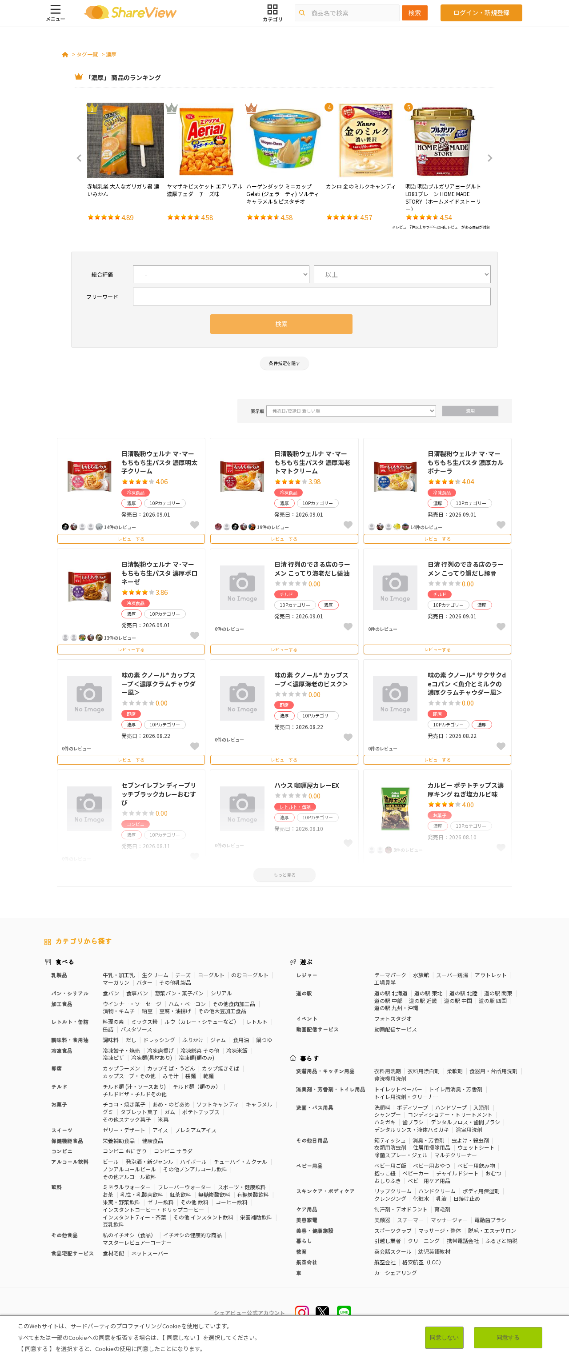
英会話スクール (393, 1251)
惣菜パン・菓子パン (179, 993)
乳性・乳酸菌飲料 (141, 1194)
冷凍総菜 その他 (199, 1050)
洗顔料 (382, 1107)
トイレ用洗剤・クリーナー (406, 1096)
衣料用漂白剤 (424, 1070)
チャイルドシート (457, 1173)
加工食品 (61, 1003)
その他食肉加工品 (233, 1003)
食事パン (137, 993)
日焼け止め (466, 1198)
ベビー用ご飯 (390, 1165)
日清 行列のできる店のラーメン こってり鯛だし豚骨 (466, 568)
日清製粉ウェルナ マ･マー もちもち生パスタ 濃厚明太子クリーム (159, 462)
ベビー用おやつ (431, 1165)
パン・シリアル (69, 993)
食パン (111, 993)
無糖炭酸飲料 (214, 1194)
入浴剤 (481, 1107)
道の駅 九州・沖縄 (396, 1007)
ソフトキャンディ (217, 1104)
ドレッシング (159, 1039)
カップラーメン (121, 1068)
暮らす (310, 1058)
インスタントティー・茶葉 (134, 1217)
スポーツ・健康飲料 (242, 1187)
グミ (108, 1111)
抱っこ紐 (385, 1173)
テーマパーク (390, 974)
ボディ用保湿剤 (481, 1191)
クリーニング (424, 1240)
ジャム (218, 1039)
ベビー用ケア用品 (429, 1180)
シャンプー (387, 1114)
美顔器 (382, 1219)
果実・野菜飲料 (121, 1202)
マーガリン (116, 982)
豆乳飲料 (113, 1224)
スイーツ (61, 1130)
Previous (82, 158)
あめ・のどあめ (171, 1104)
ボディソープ (412, 1107)
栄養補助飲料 (256, 1217)
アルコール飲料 (69, 1161)
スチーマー (410, 1219)
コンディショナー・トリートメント (450, 1114)
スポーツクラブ (393, 1230)
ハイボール (193, 1161)
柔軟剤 (455, 1070)
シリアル (221, 993)
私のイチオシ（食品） (129, 1235)
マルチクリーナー (455, 1155)
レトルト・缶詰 (295, 806)
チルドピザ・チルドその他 (135, 1094)
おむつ (493, 1173)
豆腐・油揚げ (175, 1010)
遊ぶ (306, 961)
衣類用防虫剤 (390, 1147)
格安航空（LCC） (423, 1262)
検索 (415, 12)
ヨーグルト (211, 974)
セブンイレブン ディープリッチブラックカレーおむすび (158, 794)
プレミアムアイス (195, 1130)
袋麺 (190, 1075)
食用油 (241, 1039)
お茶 (108, 1194)
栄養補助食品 (119, 1140)
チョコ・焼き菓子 (124, 1104)
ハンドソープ (451, 1107)
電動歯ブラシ (490, 1219)
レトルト (257, 1021)
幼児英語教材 (434, 1251)
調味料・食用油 (69, 1039)
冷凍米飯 (237, 1050)
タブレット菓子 (139, 1111)
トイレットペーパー (398, 1089)
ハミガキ (385, 1122)
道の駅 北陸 (463, 993)
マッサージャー (449, 1219)
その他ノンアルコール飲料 (195, 1169)
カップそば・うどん (171, 1068)
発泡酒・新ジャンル (149, 1161)
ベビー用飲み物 (476, 1165)
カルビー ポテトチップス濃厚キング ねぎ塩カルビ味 (466, 789)
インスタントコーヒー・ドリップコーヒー (153, 1209)
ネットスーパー (149, 1253)
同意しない (444, 1337)
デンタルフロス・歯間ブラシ (465, 1122)
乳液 (441, 1198)
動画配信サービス (395, 1029)
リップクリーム (393, 1191)
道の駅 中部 (388, 1000)
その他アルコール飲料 (129, 1176)
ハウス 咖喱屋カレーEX (306, 785)
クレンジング (390, 1198)
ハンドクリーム (437, 1191)
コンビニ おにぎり (125, 1151)
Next (487, 158)
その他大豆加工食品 (222, 1010)
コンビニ (61, 1151)
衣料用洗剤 (387, 1070)
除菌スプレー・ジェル (401, 1155)
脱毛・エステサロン (492, 1230)
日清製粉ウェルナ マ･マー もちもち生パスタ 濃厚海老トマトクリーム (312, 462)
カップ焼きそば (220, 1068)
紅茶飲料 (180, 1194)
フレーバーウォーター (184, 1187)
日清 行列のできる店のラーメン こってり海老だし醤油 (312, 568)
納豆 (147, 1010)
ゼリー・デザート (124, 1130)
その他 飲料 (194, 1202)
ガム (169, 1111)
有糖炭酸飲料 (253, 1194)
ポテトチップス (201, 1111)
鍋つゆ (264, 1039)
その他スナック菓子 (127, 1119)
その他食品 (64, 1235)
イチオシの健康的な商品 (192, 1235)
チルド (286, 594)
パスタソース (136, 1029)
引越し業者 (387, 1240)
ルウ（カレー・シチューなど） (201, 1021)
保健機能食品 (67, 1140)
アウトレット (491, 974)
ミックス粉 (144, 1021)
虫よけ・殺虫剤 (470, 1140)
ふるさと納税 (501, 1240)
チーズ (183, 974)
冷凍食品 (135, 492)
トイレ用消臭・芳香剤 (455, 1089)
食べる (65, 961)
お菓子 (59, 1104)
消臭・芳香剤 (429, 1140)
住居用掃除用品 (431, 1147)
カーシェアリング (395, 1272)
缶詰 (108, 1029)
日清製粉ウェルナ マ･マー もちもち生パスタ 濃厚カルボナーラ (466, 462)
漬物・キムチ (119, 1010)
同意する (508, 1337)
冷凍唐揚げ (160, 1050)
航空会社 (385, 1262)
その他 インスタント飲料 (203, 1217)
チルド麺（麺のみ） (197, 1086)
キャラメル (259, 1104)
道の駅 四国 (493, 1000)
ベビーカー (415, 1173)
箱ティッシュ (390, 1140)
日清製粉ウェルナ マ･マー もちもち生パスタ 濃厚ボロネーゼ (159, 573)
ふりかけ (193, 1039)
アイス (160, 1130)
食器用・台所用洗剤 (493, 1070)
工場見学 (385, 982)
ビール (111, 1161)
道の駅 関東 (498, 993)
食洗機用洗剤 (390, 1078)
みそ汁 (171, 1075)
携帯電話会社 (463, 1240)
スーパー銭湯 (452, 974)
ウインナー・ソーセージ (132, 1003)
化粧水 (421, 1198)
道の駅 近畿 (423, 1000)
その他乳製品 (175, 982)
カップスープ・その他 (129, 1075)
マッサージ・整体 (439, 1230)
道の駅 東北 (428, 993)
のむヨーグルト (249, 974)
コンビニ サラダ (173, 1151)
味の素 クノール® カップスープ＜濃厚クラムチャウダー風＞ (158, 683)
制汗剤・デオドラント (401, 1209)
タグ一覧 (87, 54)
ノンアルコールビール (129, 1169)
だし (131, 1039)
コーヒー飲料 (232, 1202)
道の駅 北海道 (391, 993)
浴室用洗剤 (469, 1129)
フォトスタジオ (393, 1018)
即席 (131, 713)
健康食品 (152, 1140)
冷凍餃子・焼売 (121, 1050)
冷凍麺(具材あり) (151, 1057)
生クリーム (155, 974)
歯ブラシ (413, 1122)
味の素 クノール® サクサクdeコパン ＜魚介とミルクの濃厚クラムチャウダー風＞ (467, 683)
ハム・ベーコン (187, 1003)
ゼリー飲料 (160, 1202)
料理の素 (113, 1021)
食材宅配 (113, 1253)
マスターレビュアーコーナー (137, 1242)
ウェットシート (476, 1147)
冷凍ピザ (113, 1057)
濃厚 (111, 54)
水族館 (421, 974)
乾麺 (208, 1075)
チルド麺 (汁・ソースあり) (134, 1086)
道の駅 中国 (458, 1000)
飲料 (56, 1187)
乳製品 (59, 974)
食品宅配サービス (72, 1253)
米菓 (163, 1119)
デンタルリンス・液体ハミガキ (411, 1129)
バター (144, 982)
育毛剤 (442, 1209)
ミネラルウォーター (127, 1187)
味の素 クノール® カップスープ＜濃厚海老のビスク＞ (311, 679)
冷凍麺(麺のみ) (196, 1057)
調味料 (111, 1039)
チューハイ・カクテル (240, 1161)
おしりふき (387, 1180)
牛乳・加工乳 (119, 974)
